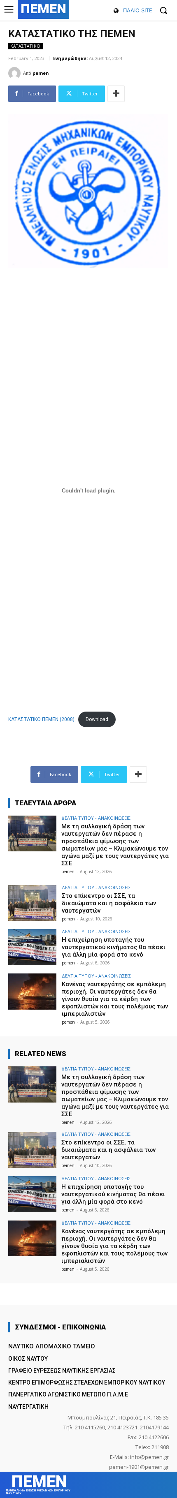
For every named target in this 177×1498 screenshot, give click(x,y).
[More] (116, 94)
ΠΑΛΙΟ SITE (137, 10)
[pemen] (15, 73)
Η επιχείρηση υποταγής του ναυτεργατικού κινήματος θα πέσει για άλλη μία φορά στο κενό (113, 947)
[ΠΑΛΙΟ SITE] (115, 11)
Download (97, 719)
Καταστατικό (25, 46)
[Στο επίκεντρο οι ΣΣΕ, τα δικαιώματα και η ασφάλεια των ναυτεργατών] (32, 903)
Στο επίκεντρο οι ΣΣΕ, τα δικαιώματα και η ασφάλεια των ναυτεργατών (109, 903)
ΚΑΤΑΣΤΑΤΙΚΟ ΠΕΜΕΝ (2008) (41, 719)
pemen (41, 73)
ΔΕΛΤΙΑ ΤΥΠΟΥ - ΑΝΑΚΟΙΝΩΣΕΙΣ (95, 818)
